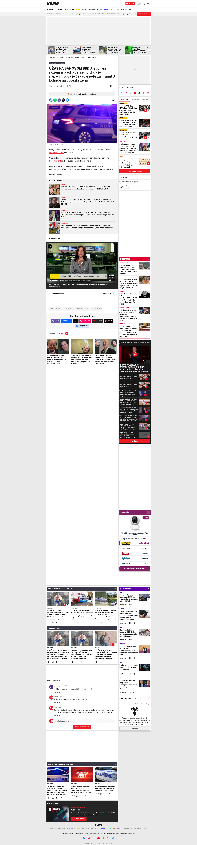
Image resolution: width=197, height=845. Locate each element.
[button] (112, 86)
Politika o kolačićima (90, 833)
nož (51, 309)
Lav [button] (138, 704)
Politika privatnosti (109, 833)
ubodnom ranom (56, 152)
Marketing (65, 833)
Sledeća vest (106, 293)
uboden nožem (96, 309)
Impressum (79, 833)
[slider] (54, 280)
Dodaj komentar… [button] (62, 721)
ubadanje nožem (82, 309)
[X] (130, 93)
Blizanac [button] (129, 704)
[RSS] (143, 93)
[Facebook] (121, 93)
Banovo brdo (69, 309)
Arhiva (100, 833)
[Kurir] (53, 3)
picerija (58, 309)
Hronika (60, 57)
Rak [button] (135, 704)
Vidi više (135, 728)
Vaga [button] (148, 704)
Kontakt (71, 833)
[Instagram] (126, 93)
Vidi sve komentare (82, 727)
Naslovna (52, 57)
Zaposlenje (131, 833)
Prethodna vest (58, 293)
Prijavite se (80, 819)
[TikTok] (139, 93)
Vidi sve (135, 441)
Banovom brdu (55, 161)
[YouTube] (135, 93)
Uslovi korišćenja (121, 833)
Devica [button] (143, 704)
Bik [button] (125, 704)
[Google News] (148, 93)
